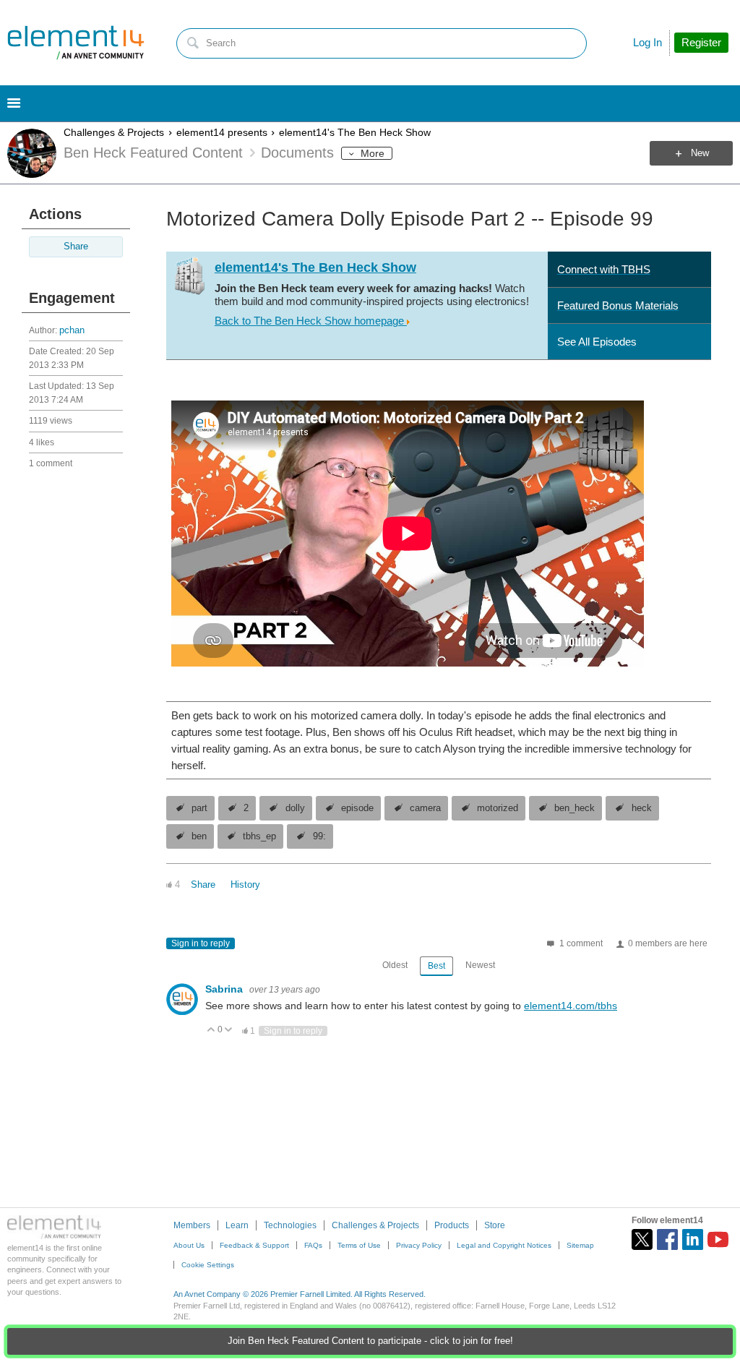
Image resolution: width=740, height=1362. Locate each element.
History (245, 885)
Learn (237, 1225)
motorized (497, 808)
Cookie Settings (207, 1265)
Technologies (290, 1225)
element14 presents (221, 132)
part (199, 808)
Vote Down (229, 1030)
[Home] (76, 42)
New (700, 153)
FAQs (313, 1245)
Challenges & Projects (114, 132)
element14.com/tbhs (570, 1005)
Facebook (667, 1239)
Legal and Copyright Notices (504, 1245)
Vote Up (211, 1030)
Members (191, 1225)
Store (494, 1225)
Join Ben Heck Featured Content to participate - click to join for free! (370, 1341)
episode (357, 808)
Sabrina (225, 989)
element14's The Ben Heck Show (355, 132)
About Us (189, 1245)
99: (319, 836)
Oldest (395, 965)
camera (425, 808)
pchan (72, 330)
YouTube (717, 1239)
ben (199, 836)
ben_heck (574, 808)
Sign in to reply (200, 943)
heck (642, 808)
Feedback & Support (254, 1245)
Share (76, 246)
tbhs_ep (259, 836)
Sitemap (580, 1245)
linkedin (692, 1239)
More (372, 153)
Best (436, 966)
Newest (480, 965)
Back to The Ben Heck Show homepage (311, 320)
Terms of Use (359, 1245)
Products (451, 1225)
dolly (295, 808)
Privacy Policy (419, 1245)
